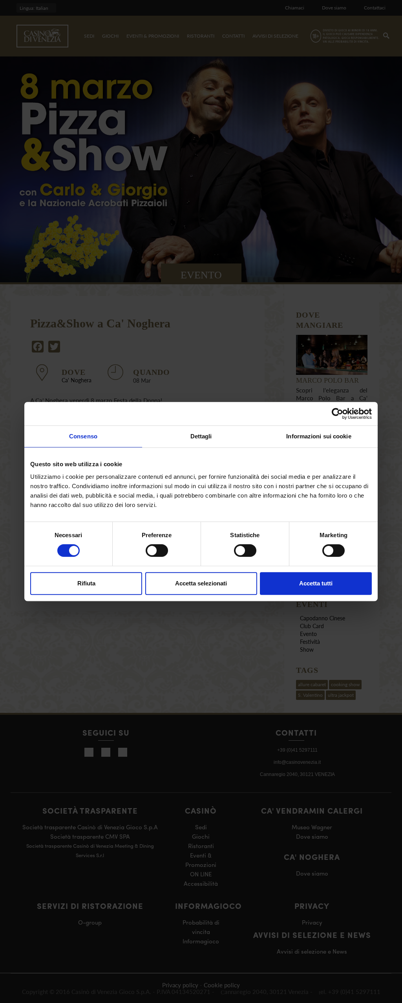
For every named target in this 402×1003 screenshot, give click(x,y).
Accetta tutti (316, 583)
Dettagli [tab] (201, 436)
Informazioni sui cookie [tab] (318, 436)
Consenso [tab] (83, 436)
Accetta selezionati (201, 583)
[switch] (157, 550)
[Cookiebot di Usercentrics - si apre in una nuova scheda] (337, 414)
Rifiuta (86, 583)
